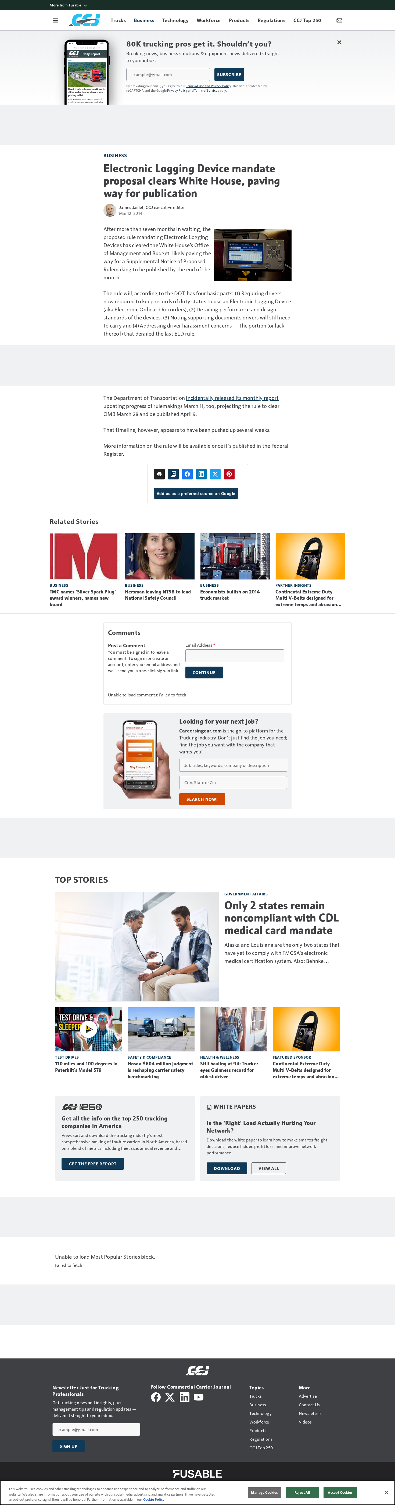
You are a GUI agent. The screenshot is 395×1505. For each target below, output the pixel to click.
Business (115, 155)
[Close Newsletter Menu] (339, 42)
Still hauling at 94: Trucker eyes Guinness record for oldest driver (229, 1070)
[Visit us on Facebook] (156, 1396)
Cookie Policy (153, 1499)
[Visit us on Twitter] (170, 1396)
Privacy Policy (177, 90)
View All (268, 1168)
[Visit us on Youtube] (198, 1396)
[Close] (386, 1492)
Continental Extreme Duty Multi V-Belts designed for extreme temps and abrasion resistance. (306, 598)
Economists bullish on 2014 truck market (230, 595)
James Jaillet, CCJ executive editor (152, 207)
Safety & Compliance (149, 1057)
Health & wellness (219, 1057)
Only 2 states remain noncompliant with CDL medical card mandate (281, 917)
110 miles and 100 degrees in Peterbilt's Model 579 (86, 1067)
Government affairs (246, 894)
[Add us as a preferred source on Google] (173, 474)
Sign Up (68, 1446)
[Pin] (229, 474)
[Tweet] (215, 474)
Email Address (200, 645)
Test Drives (67, 1057)
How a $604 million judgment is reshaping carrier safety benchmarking (160, 1070)
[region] (197, 1493)
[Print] (159, 474)
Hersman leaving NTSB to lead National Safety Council (158, 595)
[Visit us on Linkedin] (184, 1396)
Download (227, 1168)
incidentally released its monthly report (232, 397)
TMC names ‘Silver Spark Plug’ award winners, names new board (83, 598)
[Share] (187, 474)
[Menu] (55, 20)
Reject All (302, 1492)
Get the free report (93, 1163)
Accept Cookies (340, 1492)
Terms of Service (205, 90)
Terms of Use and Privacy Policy (208, 86)
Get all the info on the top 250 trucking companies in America (114, 1122)
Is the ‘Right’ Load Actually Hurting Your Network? (261, 1126)
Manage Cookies (264, 1492)
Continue (204, 672)
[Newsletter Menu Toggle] (339, 20)
